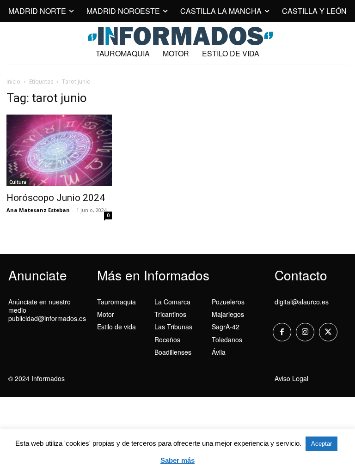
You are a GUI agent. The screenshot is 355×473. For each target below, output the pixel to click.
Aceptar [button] (321, 443)
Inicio (13, 81)
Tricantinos (170, 314)
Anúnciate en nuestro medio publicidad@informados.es (47, 310)
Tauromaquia (116, 301)
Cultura (17, 182)
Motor (105, 314)
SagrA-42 (225, 326)
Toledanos (227, 339)
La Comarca (172, 301)
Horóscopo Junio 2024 (55, 197)
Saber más (177, 460)
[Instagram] (305, 332)
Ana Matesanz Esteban (38, 209)
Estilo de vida (116, 326)
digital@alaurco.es (302, 301)
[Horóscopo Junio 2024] (59, 150)
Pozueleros (228, 301)
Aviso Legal (291, 378)
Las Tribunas (173, 326)
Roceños (167, 339)
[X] (328, 332)
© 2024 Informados (36, 378)
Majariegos (228, 314)
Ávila (219, 352)
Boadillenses (172, 352)
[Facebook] (282, 332)
